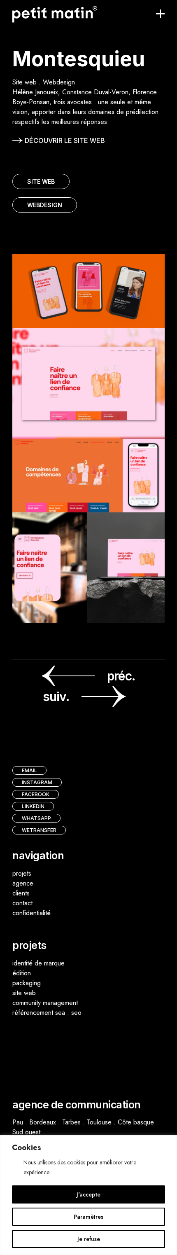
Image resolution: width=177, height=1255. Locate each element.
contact (22, 903)
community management (45, 1002)
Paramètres (88, 1217)
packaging (26, 983)
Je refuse (88, 1239)
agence (22, 883)
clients (21, 893)
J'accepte (88, 1194)
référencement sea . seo (47, 1012)
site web (24, 993)
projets (21, 873)
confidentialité (31, 913)
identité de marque (38, 963)
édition (21, 973)
